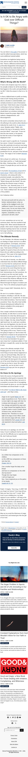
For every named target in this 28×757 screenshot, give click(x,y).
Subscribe (14, 548)
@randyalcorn (12, 528)
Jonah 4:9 (18, 420)
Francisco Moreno (9, 522)
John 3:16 (18, 256)
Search (24, 7)
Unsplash (17, 522)
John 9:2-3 (21, 125)
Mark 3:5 (18, 397)
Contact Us (14, 747)
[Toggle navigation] (26, 2)
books (5, 529)
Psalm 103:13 (6, 463)
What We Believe (14, 744)
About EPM (14, 741)
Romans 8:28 (16, 246)
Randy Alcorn (10, 45)
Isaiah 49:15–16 (7, 483)
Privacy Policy (14, 735)
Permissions (14, 738)
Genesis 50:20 (10, 337)
